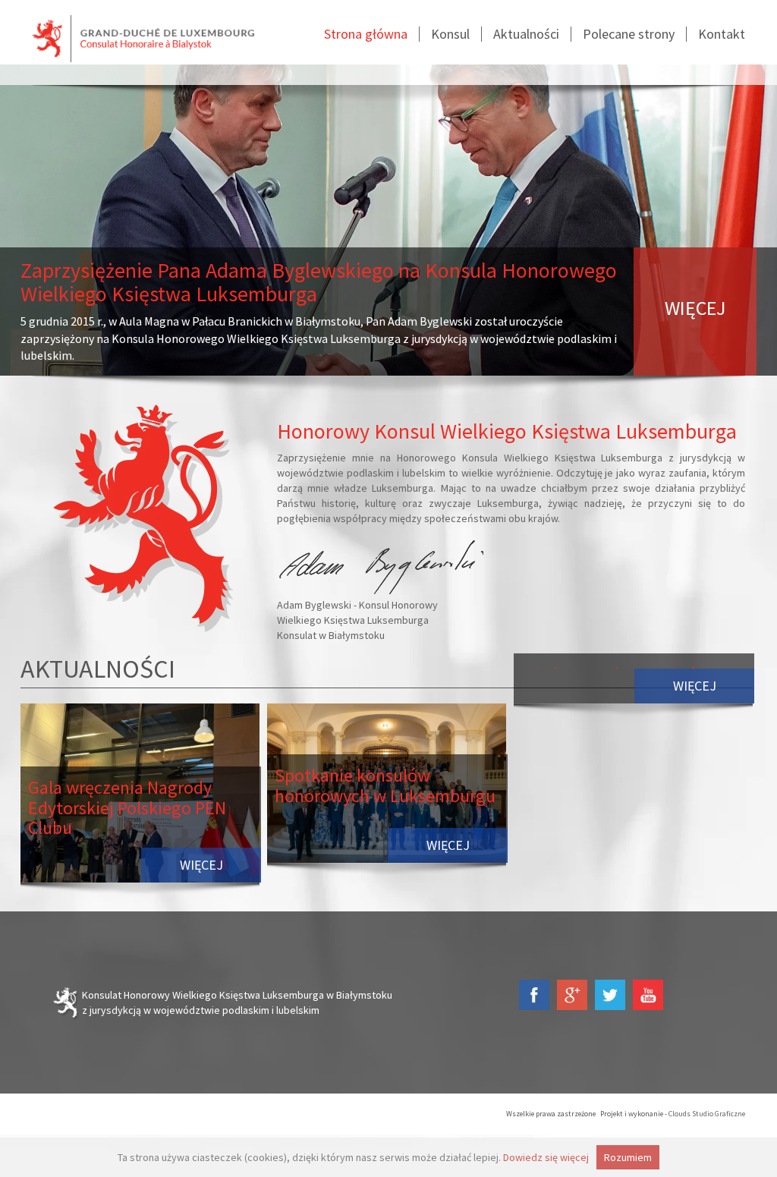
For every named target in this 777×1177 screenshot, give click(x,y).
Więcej (201, 864)
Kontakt (721, 34)
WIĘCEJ (695, 307)
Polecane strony (629, 34)
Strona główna (365, 34)
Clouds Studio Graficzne (706, 1114)
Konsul (450, 34)
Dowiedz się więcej (546, 1157)
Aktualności (526, 34)
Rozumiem (628, 1157)
